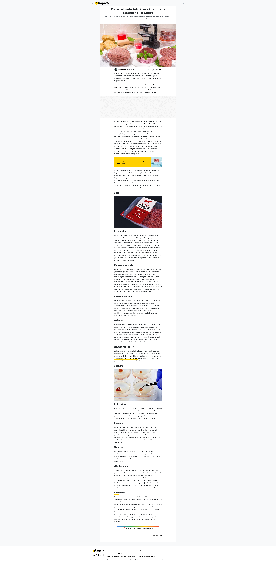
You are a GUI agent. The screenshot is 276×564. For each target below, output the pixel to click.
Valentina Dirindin (123, 69)
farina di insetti (149, 124)
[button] (149, 69)
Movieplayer (117, 556)
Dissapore (133, 22)
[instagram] (103, 555)
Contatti (128, 550)
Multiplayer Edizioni (149, 556)
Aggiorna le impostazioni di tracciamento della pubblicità (153, 550)
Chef (166, 3)
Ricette (179, 3)
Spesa (155, 3)
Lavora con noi (135, 550)
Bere (160, 3)
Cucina (172, 3)
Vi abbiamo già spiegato (122, 73)
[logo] (102, 3)
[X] (96, 555)
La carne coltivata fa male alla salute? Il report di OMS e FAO (132, 163)
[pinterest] (100, 555)
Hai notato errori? (157, 535)
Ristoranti (147, 3)
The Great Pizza (140, 556)
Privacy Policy (122, 550)
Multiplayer (110, 556)
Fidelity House (131, 556)
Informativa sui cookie (112, 550)
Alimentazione (142, 22)
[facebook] (98, 555)
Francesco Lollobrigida (127, 149)
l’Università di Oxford (144, 253)
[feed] (94, 555)
